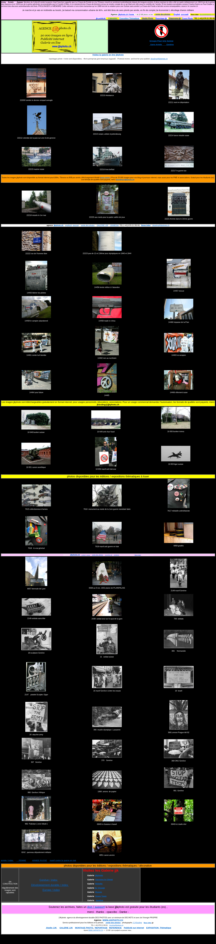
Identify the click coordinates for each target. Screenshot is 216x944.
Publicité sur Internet (134, 928)
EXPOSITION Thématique (158, 928)
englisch (68, 225)
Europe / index (51, 889)
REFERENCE (115, 928)
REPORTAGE (101, 928)
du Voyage (100, 888)
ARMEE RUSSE (39, 860)
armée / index (7, 860)
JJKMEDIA (114, 225)
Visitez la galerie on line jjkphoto (108, 55)
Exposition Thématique (129, 18)
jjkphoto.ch (58, 225)
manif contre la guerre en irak (63, 860)
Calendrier (113, 18)
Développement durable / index (50, 884)
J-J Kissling (137, 923)
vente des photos (87, 225)
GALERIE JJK (102, 225)
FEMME (21, 860)
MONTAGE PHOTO (84, 928)
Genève (99, 900)
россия (76, 225)
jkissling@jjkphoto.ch (207, 14)
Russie (98, 892)
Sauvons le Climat (104, 879)
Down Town (101, 896)
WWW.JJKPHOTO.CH (112, 920)
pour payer (105, 178)
